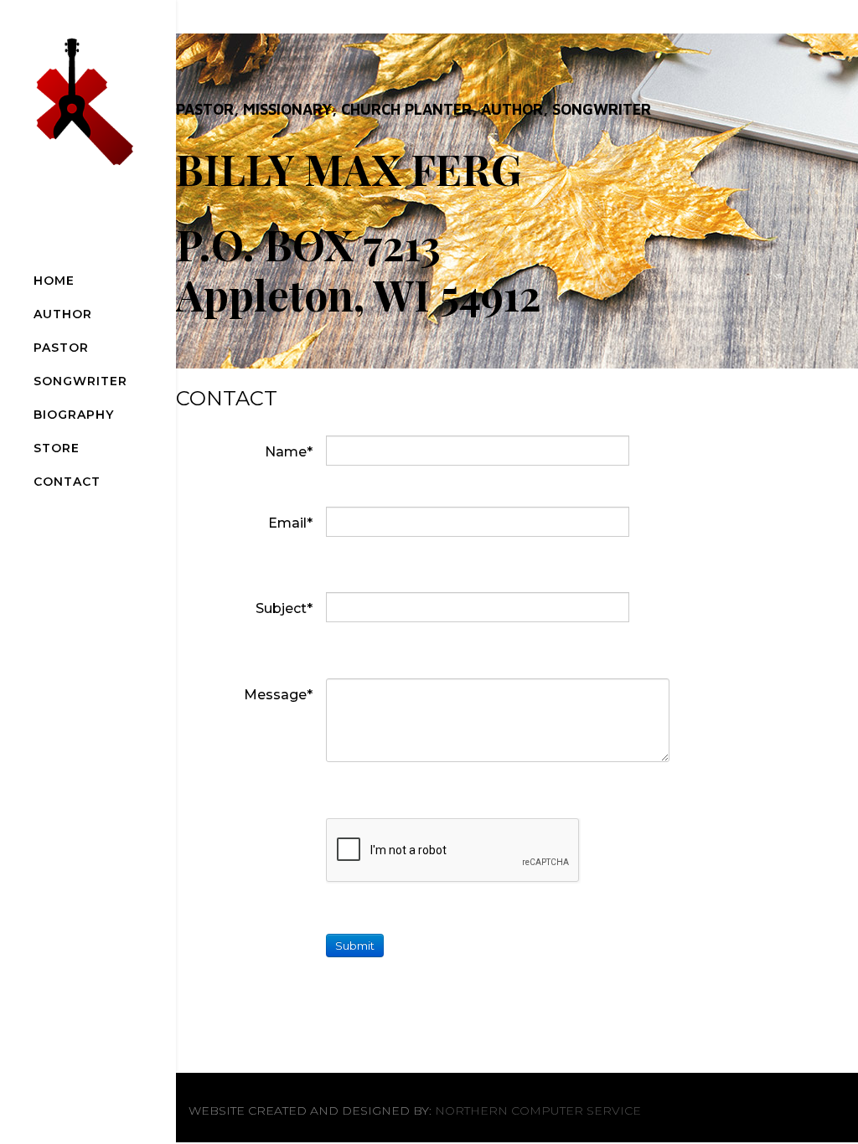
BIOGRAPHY (74, 414)
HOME (54, 280)
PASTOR (61, 347)
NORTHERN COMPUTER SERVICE (538, 1110)
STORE (57, 448)
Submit (355, 945)
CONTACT (67, 481)
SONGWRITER (80, 381)
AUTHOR (63, 314)
